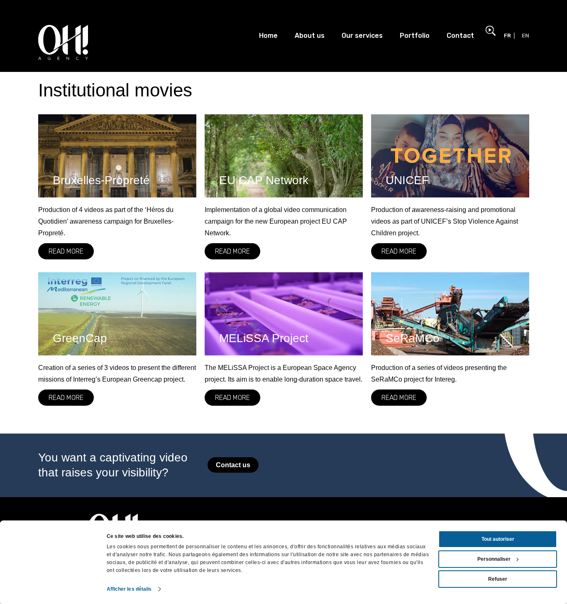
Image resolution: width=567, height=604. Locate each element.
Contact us (233, 464)
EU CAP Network (263, 180)
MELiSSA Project (263, 338)
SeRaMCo (413, 338)
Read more (66, 251)
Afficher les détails (129, 589)
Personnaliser (494, 559)
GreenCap (80, 338)
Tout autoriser (497, 539)
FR (507, 35)
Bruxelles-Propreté (101, 180)
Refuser (497, 579)
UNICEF (407, 180)
